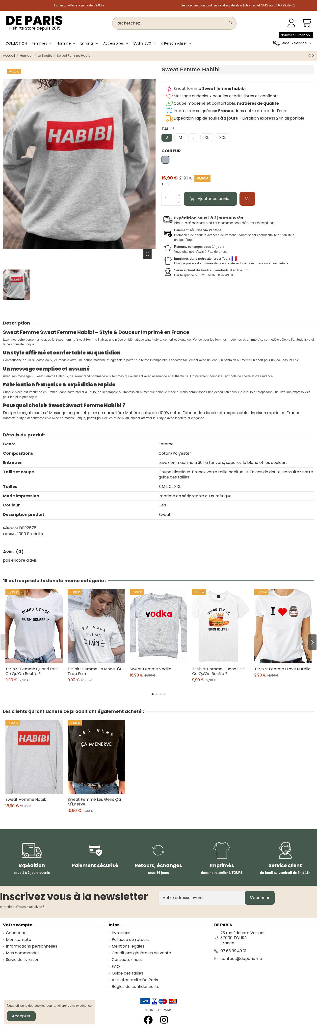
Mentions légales (128, 946)
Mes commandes (23, 953)
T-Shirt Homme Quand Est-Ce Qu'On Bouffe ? (218, 671)
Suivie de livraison (22, 959)
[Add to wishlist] (247, 199)
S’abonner (260, 898)
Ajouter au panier (214, 198)
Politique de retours (130, 939)
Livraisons (121, 933)
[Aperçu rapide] (38, 661)
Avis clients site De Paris (135, 980)
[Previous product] (310, 55)
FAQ (116, 966)
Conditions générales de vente (141, 953)
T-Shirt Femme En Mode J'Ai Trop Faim (95, 671)
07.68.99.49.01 (233, 951)
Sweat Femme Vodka (150, 669)
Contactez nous (127, 959)
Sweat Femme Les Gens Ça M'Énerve (94, 802)
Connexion (16, 933)
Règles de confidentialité (135, 986)
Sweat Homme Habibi (26, 799)
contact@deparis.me (241, 958)
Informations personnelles (31, 946)
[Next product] (313, 55)
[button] (153, 694)
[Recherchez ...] (231, 23)
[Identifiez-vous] (291, 23)
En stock (9, 534)
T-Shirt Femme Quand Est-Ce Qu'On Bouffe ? (31, 671)
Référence (10, 528)
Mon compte (18, 939)
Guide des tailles (127, 973)
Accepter (21, 1016)
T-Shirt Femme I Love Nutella (282, 669)
